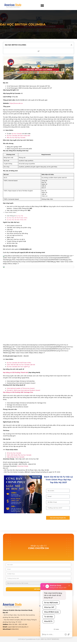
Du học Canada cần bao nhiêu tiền (18, 135)
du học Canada (17, 133)
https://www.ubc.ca (16, 103)
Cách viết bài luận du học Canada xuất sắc (21, 364)
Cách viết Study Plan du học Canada (19, 455)
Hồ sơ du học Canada (14, 453)
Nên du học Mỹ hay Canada (16, 137)
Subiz (57, 629)
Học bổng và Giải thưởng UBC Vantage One (18, 392)
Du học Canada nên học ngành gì (18, 366)
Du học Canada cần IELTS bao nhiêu (19, 362)
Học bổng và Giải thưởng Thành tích (15, 372)
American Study (22, 466)
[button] (42, 5)
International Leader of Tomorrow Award (20, 388)
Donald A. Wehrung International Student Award (23, 390)
